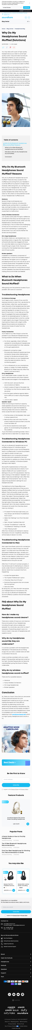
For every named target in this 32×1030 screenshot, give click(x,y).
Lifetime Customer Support (10, 946)
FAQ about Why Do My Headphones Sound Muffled (16, 152)
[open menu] (29, 17)
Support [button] (3, 973)
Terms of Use (14, 789)
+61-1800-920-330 (9, 927)
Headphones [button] (5, 962)
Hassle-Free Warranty (9, 943)
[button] (29, 3)
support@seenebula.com (19, 925)
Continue (26, 7)
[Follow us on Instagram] (9, 994)
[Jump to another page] (3, 47)
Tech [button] (2, 976)
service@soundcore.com (9, 923)
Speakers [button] (4, 969)
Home (3, 29)
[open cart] (26, 17)
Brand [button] (3, 954)
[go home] (7, 17)
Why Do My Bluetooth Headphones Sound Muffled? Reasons (16, 144)
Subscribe (16, 785)
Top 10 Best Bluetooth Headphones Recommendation (14, 844)
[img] (5, 981)
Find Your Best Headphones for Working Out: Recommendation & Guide (16, 851)
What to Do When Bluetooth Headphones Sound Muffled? (14, 148)
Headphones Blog (7, 840)
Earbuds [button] (3, 965)
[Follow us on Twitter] (18, 994)
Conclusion (8, 157)
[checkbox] (5, 915)
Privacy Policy (24, 789)
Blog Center (5, 21)
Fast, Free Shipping (8, 938)
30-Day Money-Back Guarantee (11, 941)
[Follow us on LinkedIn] (22, 994)
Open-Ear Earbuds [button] (6, 958)
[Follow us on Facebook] (13, 994)
